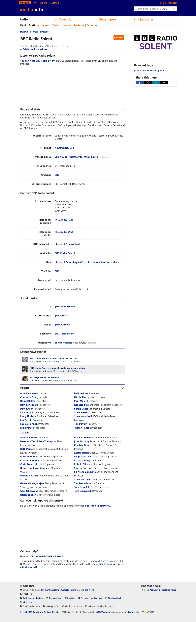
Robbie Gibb (81, 464)
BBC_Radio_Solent (65, 253)
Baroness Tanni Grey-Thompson (38, 441)
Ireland (43, 2)
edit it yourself (28, 567)
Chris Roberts (28, 464)
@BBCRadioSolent (65, 306)
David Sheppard (29, 404)
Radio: (24, 25)
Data (55, 25)
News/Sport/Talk (64, 147)
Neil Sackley (81, 393)
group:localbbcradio (145, 70)
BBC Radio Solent (64, 333)
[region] (72, 88)
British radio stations (35, 49)
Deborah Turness (30, 475)
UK (35, 2)
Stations (34, 25)
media (31, 9)
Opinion (92, 25)
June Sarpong (82, 441)
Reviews (78, 25)
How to (66, 25)
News (46, 25)
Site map (98, 598)
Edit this (119, 37)
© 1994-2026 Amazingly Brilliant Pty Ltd (39, 612)
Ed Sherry (25, 412)
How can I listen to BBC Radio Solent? (41, 556)
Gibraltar (75, 589)
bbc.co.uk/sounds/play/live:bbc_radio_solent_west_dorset (88, 262)
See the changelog (109, 564)
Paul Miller (80, 401)
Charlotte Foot (28, 397)
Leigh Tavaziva (82, 456)
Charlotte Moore (29, 460)
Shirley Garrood (83, 468)
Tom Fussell (81, 487)
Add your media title (33, 598)
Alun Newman (28, 393)
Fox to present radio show (44, 377)
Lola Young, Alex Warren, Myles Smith (76, 156)
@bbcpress (61, 315)
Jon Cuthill (26, 420)
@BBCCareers (62, 324)
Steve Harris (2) (82, 412)
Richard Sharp (82, 460)
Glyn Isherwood (29, 491)
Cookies (71, 598)
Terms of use (55, 598)
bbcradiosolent (63, 342)
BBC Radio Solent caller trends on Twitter (53, 358)
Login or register (168, 2)
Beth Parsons (27, 449)
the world (89, 589)
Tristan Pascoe (82, 427)
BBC (57, 174)
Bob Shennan (28, 456)
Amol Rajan (27, 437)
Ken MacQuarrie (83, 445)
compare (92, 343)
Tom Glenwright (83, 491)
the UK (47, 589)
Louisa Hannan (29, 423)
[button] (140, 82)
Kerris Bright (81, 452)
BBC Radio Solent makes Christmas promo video (57, 368)
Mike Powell (27, 427)
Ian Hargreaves (83, 437)
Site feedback (114, 598)
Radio (35, 32)
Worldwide (25, 2)
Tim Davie (80, 483)
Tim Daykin (80, 423)
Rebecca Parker (83, 404)
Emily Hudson (28, 416)
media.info (25, 32)
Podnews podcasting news (163, 589)
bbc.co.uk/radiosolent (67, 244)
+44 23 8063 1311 (64, 219)
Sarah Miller (81, 408)
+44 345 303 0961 (64, 232)
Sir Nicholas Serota (85, 471)
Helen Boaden (28, 494)
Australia (55, 2)
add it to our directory (97, 505)
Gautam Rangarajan (32, 483)
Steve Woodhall (83, 416)
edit (162, 70)
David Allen (26, 408)
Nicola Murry (81, 397)
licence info (133, 612)
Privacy (84, 598)
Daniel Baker (27, 401)
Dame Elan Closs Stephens (35, 468)
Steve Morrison (82, 479)
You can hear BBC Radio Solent (37, 60)
